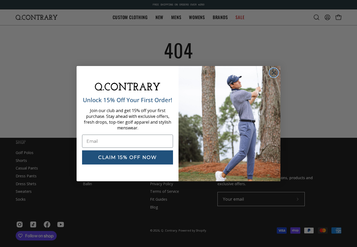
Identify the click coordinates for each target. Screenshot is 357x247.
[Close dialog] (273, 72)
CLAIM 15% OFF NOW (127, 157)
